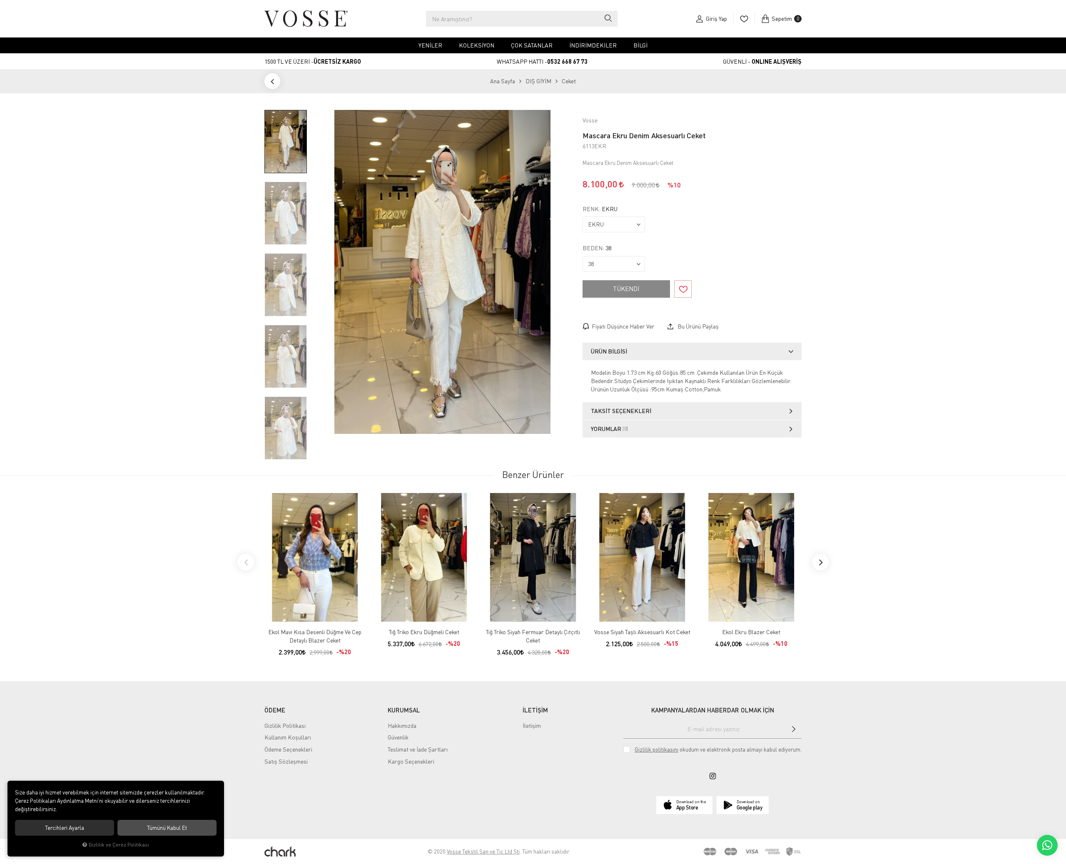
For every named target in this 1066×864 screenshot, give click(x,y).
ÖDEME (274, 710)
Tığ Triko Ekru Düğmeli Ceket (424, 631)
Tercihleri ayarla (64, 827)
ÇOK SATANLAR (532, 45)
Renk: (600, 209)
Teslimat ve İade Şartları (418, 749)
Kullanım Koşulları (287, 737)
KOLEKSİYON (476, 45)
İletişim (532, 725)
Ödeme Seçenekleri (288, 749)
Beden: (597, 248)
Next (820, 562)
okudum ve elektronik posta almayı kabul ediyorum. (718, 749)
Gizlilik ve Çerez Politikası (119, 845)
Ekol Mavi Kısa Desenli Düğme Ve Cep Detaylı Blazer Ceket (314, 636)
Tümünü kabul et (167, 827)
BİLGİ (640, 45)
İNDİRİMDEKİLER (593, 45)
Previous (245, 562)
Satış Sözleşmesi (286, 761)
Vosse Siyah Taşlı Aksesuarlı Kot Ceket (642, 631)
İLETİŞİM (535, 710)
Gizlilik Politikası (285, 725)
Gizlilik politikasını (656, 749)
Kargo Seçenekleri (411, 761)
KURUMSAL (404, 710)
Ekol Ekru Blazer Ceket (751, 631)
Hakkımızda (402, 725)
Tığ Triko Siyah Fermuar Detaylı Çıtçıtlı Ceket (533, 636)
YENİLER (430, 45)
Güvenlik (398, 737)
